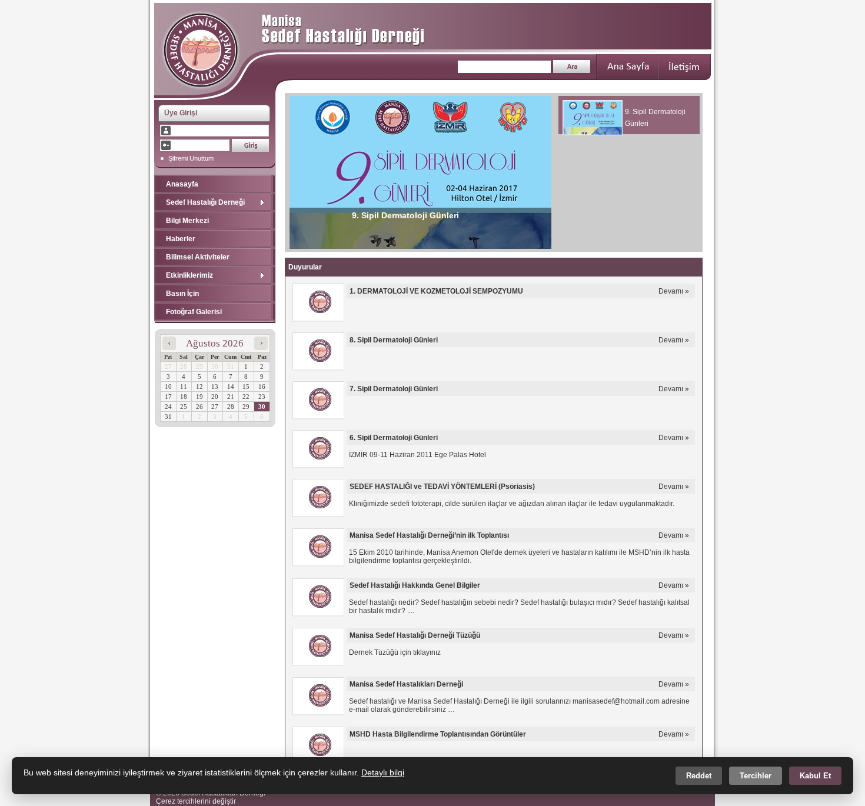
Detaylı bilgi (382, 772)
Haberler (180, 239)
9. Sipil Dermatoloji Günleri (405, 215)
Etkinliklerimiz (189, 275)
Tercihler (755, 775)
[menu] (214, 248)
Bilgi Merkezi (187, 221)
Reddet (698, 775)
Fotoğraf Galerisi (194, 312)
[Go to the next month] (261, 346)
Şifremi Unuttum (190, 158)
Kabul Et (815, 775)
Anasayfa (182, 184)
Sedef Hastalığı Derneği (205, 202)
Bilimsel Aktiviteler (197, 257)
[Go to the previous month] (169, 346)
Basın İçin (182, 293)
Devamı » (673, 291)
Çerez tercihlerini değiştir (196, 801)
